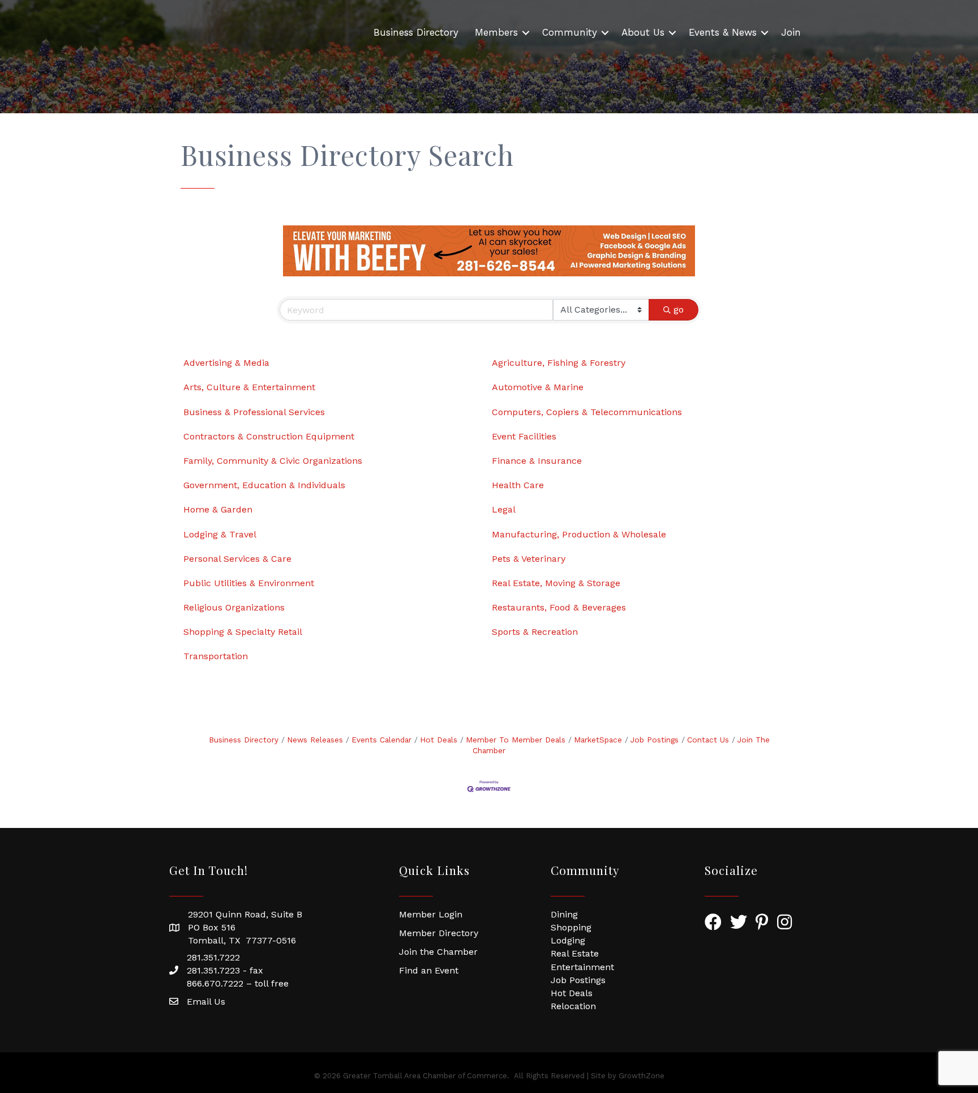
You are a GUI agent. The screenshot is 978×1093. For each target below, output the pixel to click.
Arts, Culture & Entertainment (249, 387)
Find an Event (428, 970)
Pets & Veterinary (528, 558)
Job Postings (654, 739)
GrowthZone (641, 1075)
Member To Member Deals (515, 739)
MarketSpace (598, 739)
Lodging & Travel (219, 534)
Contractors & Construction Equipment (268, 436)
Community (569, 32)
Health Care (518, 485)
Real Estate (575, 953)
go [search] (679, 309)
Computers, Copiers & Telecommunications (587, 412)
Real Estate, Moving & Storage (556, 583)
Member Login (430, 914)
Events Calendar (381, 739)
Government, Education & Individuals (264, 485)
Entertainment (582, 967)
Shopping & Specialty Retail (242, 631)
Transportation (215, 656)
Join (791, 32)
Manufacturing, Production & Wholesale (579, 534)
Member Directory (438, 933)
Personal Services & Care (237, 558)
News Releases (315, 739)
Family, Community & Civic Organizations (272, 460)
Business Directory (416, 32)
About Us (642, 32)
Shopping (571, 927)
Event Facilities (524, 436)
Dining (564, 914)
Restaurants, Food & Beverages (559, 607)
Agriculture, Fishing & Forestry (558, 362)
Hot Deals (438, 739)
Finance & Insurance (537, 460)
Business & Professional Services (254, 412)
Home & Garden (217, 509)
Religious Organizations (234, 607)
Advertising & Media (226, 362)
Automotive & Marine (538, 387)
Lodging (568, 940)
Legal (504, 509)
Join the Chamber (438, 951)
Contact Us (708, 739)
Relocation (573, 1006)
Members (496, 32)
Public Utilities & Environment (248, 583)
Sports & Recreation (535, 631)
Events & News (723, 32)
